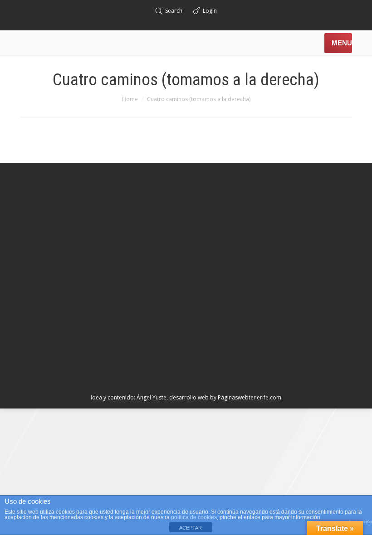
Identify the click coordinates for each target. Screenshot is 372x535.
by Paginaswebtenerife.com (245, 397)
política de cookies (194, 517)
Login (210, 11)
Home (130, 99)
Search (173, 11)
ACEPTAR (190, 527)
